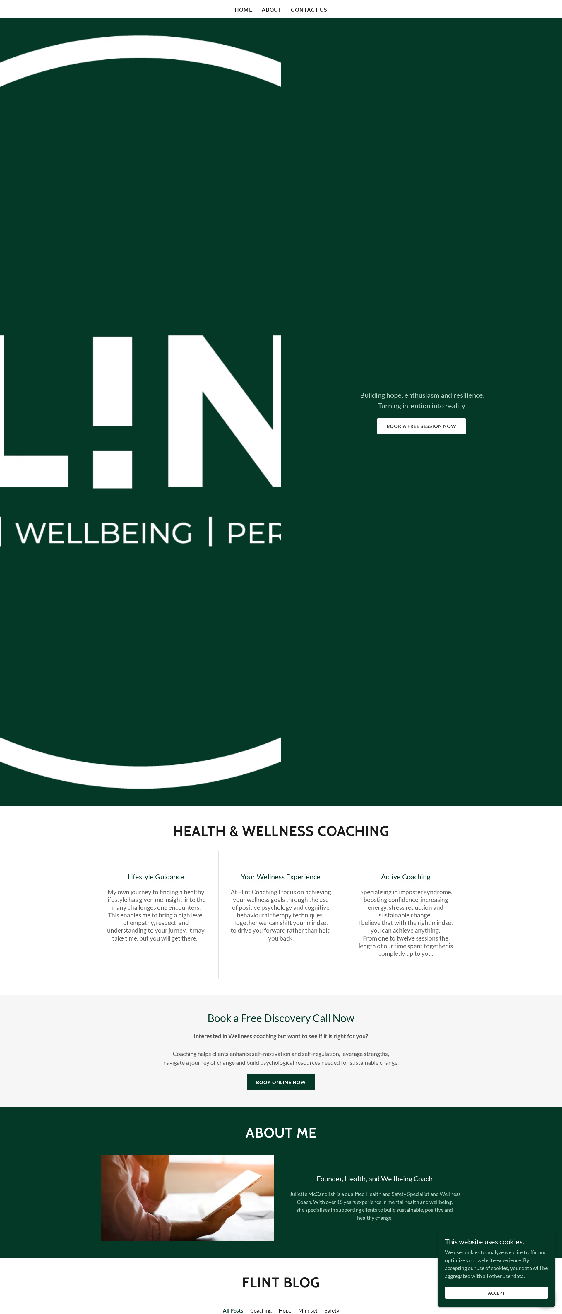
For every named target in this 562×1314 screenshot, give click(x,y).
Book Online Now (281, 1082)
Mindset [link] (308, 1310)
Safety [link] (332, 1310)
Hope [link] (285, 1310)
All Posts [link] (233, 1310)
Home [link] (243, 9)
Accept (496, 1293)
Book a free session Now (421, 426)
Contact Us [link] (309, 9)
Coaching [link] (261, 1310)
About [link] (272, 9)
